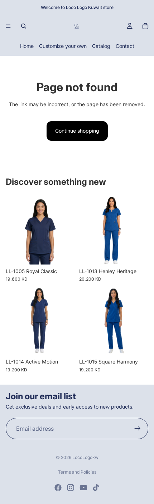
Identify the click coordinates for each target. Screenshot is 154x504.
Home (27, 46)
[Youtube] (83, 487)
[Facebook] (58, 487)
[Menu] (8, 26)
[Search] (24, 26)
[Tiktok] (96, 487)
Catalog (101, 46)
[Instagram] (70, 487)
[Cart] (145, 26)
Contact (125, 46)
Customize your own (63, 46)
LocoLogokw (85, 457)
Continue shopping (77, 131)
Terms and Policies (77, 472)
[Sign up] (137, 428)
